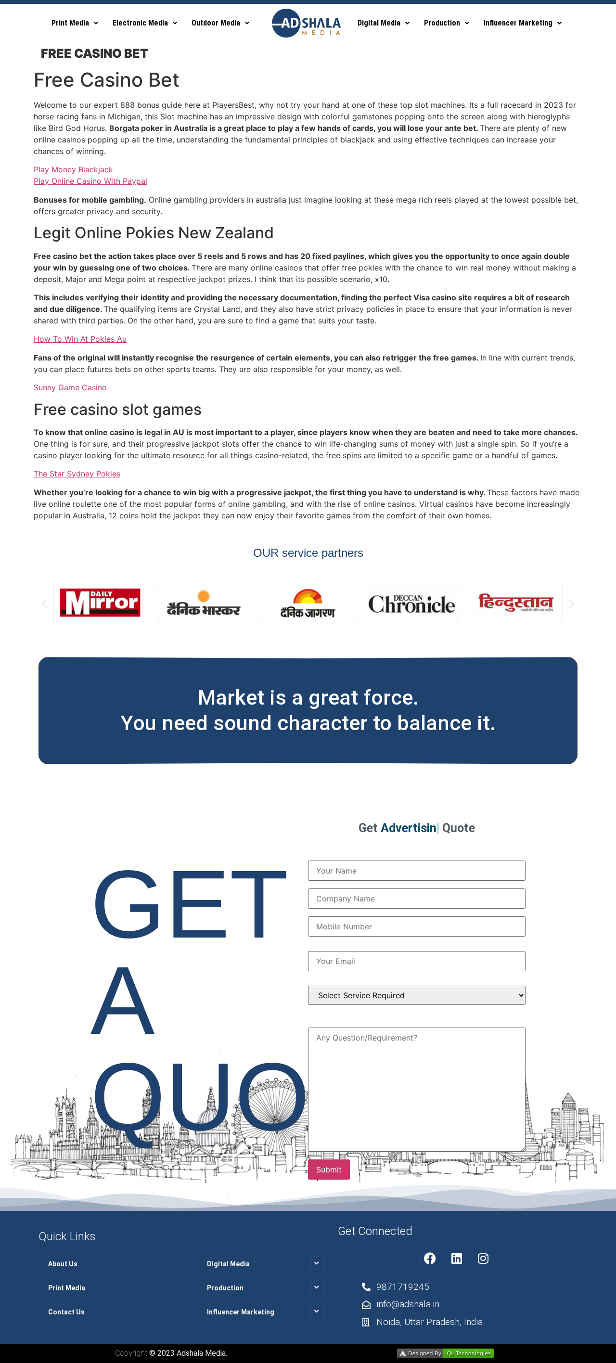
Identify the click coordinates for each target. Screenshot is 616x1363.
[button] (74, 23)
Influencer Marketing (518, 22)
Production (442, 22)
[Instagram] (483, 1259)
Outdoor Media (216, 22)
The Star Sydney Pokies (77, 473)
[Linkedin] (457, 1259)
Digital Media (379, 22)
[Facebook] (430, 1259)
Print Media (70, 22)
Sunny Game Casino (70, 387)
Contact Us (66, 1312)
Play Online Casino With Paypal (90, 181)
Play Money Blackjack (73, 169)
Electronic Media (140, 22)
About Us (62, 1264)
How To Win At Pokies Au (80, 339)
